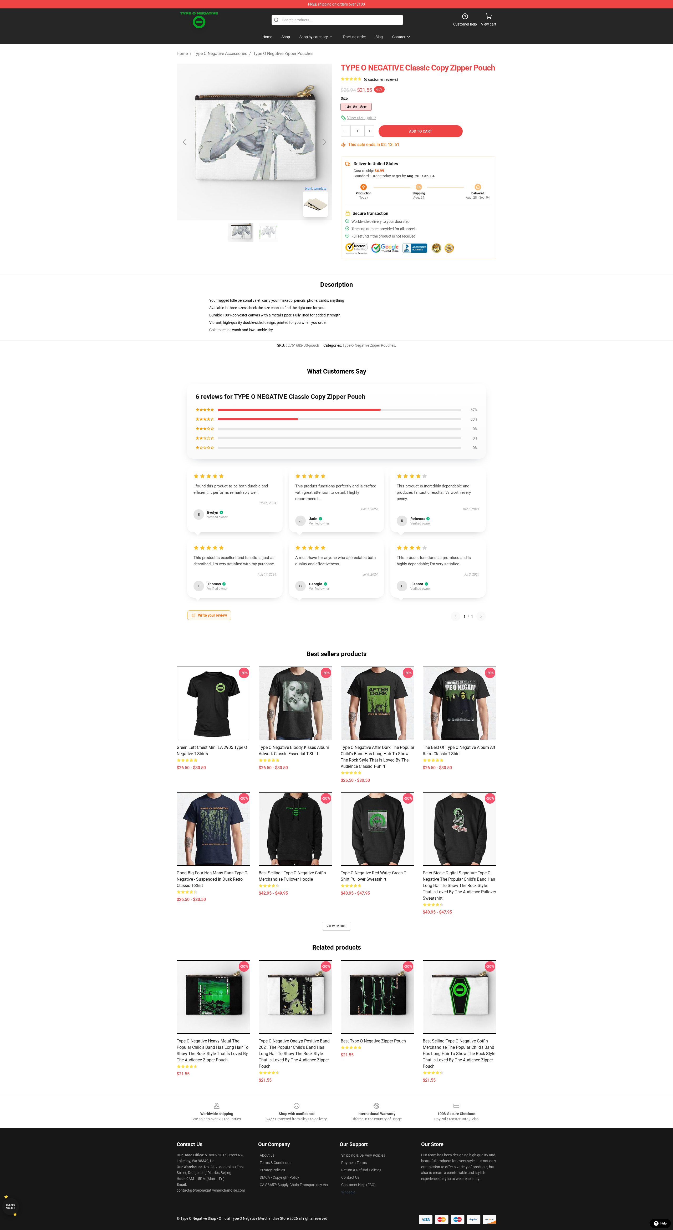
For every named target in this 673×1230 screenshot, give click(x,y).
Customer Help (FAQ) (358, 1185)
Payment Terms (354, 1163)
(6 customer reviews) (381, 79)
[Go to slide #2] (268, 232)
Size (344, 98)
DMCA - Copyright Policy (279, 1177)
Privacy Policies (272, 1170)
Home (182, 53)
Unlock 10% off (10, 1206)
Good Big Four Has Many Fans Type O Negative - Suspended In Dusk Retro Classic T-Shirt (212, 879)
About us (267, 1155)
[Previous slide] (184, 142)
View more (337, 926)
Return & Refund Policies (361, 1170)
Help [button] (663, 1223)
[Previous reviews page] (455, 616)
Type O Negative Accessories (220, 53)
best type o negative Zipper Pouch (373, 1041)
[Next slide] (324, 142)
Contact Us (350, 1177)
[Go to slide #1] (240, 232)
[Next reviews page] (481, 616)
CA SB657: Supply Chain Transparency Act (294, 1185)
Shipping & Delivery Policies (363, 1155)
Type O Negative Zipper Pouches (283, 53)
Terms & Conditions (275, 1163)
